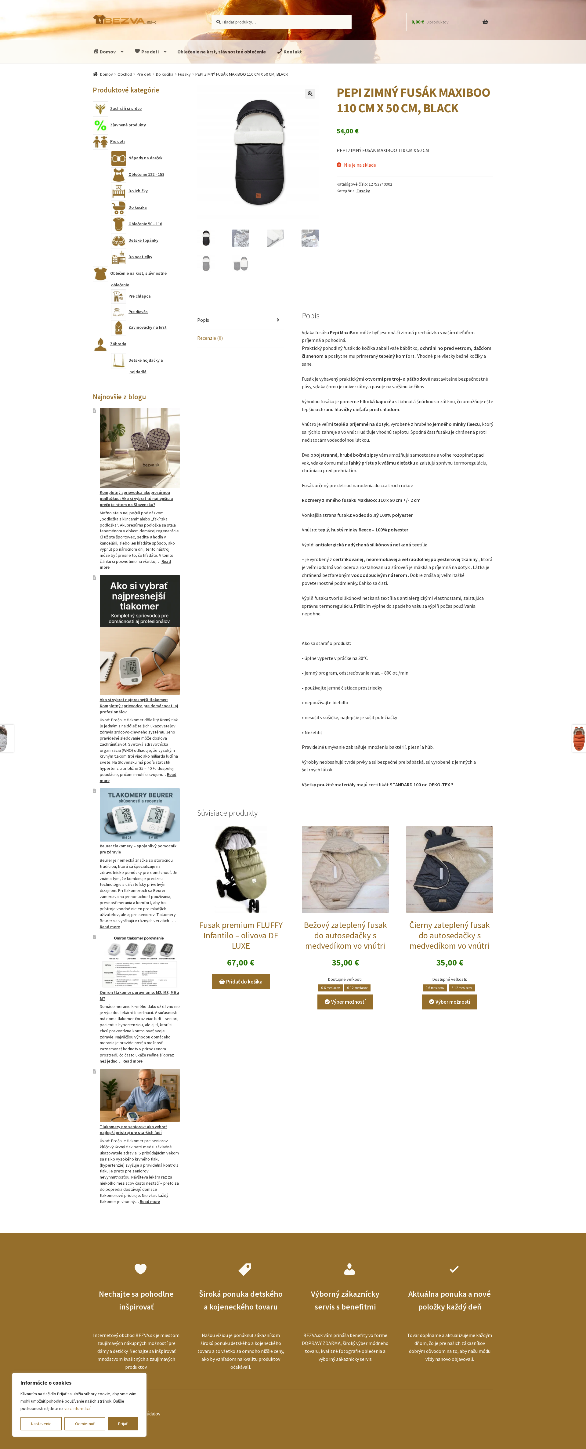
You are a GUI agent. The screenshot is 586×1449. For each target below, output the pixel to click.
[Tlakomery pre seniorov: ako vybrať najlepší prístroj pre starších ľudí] (140, 1095)
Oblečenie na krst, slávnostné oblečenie (221, 52)
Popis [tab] (203, 320)
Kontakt (292, 52)
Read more (110, 926)
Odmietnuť (85, 1423)
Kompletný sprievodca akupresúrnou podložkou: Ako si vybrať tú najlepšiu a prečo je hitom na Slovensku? (136, 498)
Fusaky (184, 74)
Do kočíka (164, 74)
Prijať (123, 1423)
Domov (107, 52)
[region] (79, 1405)
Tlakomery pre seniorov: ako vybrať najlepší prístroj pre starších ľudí (133, 1130)
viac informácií (77, 1408)
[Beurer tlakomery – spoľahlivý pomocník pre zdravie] (140, 815)
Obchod (125, 74)
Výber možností (348, 1001)
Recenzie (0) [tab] (210, 338)
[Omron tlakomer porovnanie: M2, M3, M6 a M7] (140, 961)
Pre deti (149, 52)
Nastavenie (41, 1423)
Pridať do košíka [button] (244, 981)
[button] (310, 94)
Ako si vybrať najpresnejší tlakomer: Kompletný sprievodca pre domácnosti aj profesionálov (139, 706)
